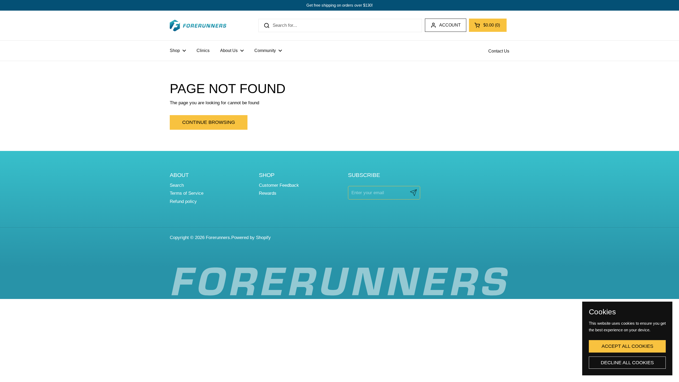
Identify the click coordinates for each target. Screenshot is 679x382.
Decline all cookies (627, 362)
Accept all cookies (627, 346)
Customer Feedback (279, 185)
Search (177, 185)
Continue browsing (208, 122)
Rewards (267, 193)
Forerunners (218, 237)
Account (450, 25)
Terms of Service (186, 193)
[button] (488, 25)
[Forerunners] (198, 25)
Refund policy (183, 201)
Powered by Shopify (251, 237)
